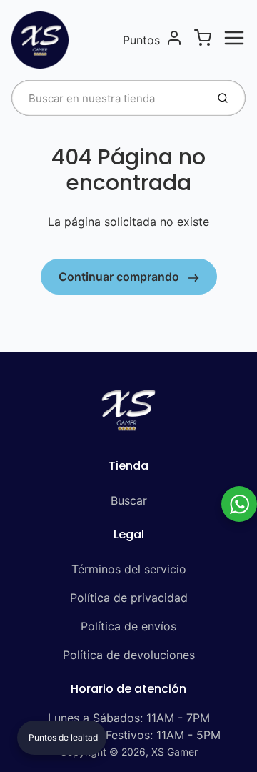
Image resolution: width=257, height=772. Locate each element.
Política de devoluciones (129, 655)
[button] (61, 738)
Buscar (129, 500)
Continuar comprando (120, 276)
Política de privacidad (129, 597)
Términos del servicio (128, 569)
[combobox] (107, 98)
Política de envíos (128, 626)
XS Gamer (174, 752)
